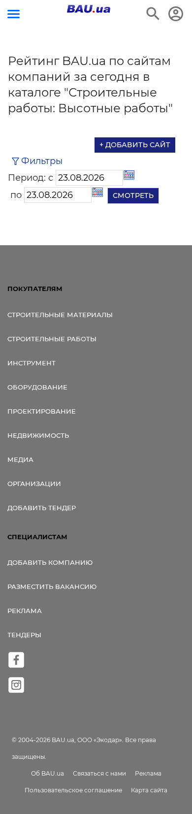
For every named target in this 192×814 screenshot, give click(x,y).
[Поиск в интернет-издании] (153, 14)
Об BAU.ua (47, 773)
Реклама (24, 611)
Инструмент (31, 363)
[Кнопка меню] (13, 14)
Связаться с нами (99, 773)
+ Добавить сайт (134, 144)
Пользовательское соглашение (73, 790)
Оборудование (37, 387)
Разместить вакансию (51, 586)
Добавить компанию (50, 562)
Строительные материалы (60, 315)
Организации (34, 484)
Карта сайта (149, 790)
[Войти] (176, 14)
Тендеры (24, 635)
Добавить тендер (41, 508)
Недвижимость (38, 435)
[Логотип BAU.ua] (88, 9)
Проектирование (41, 411)
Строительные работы (51, 339)
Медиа (20, 459)
